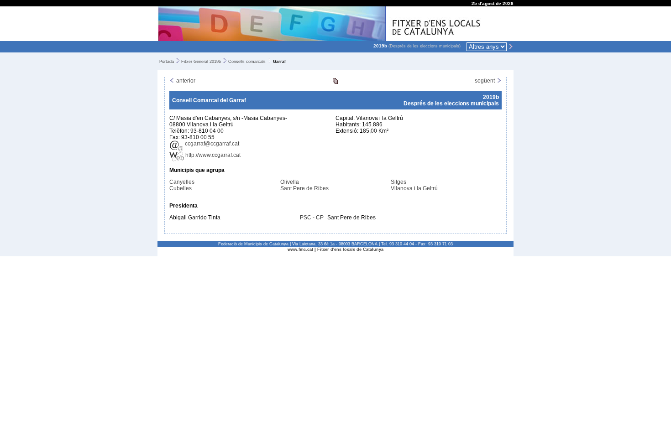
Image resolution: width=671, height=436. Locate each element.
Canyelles (181, 182)
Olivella (289, 182)
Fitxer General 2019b (201, 61)
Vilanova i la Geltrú (414, 188)
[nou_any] (511, 46)
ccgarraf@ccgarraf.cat (211, 143)
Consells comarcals (247, 61)
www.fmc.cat (300, 249)
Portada (166, 61)
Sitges (398, 182)
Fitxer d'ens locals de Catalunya (350, 249)
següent (485, 81)
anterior (185, 81)
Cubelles (180, 188)
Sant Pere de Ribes (304, 188)
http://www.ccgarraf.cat (212, 155)
